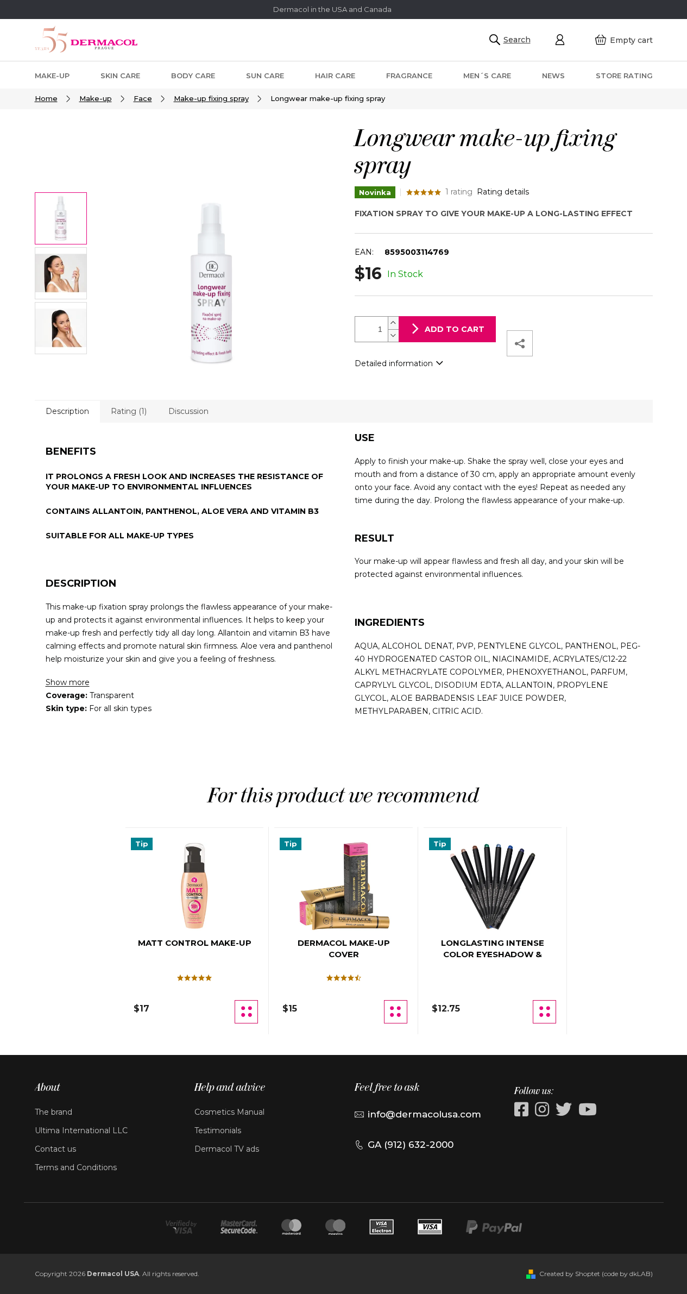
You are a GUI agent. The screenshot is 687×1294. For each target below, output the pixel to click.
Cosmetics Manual (229, 1112)
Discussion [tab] (188, 411)
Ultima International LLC (81, 1130)
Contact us (55, 1149)
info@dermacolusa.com (424, 1114)
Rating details (503, 192)
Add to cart (454, 329)
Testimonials (217, 1130)
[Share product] (520, 343)
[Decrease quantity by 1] (393, 335)
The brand (53, 1112)
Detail (246, 1011)
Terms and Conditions (76, 1167)
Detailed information (394, 363)
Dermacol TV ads (226, 1149)
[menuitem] (52, 75)
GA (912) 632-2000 (410, 1144)
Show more (68, 682)
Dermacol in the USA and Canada (332, 9)
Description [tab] (67, 411)
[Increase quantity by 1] (393, 323)
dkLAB (640, 1274)
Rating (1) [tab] (129, 411)
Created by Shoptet (569, 1274)
